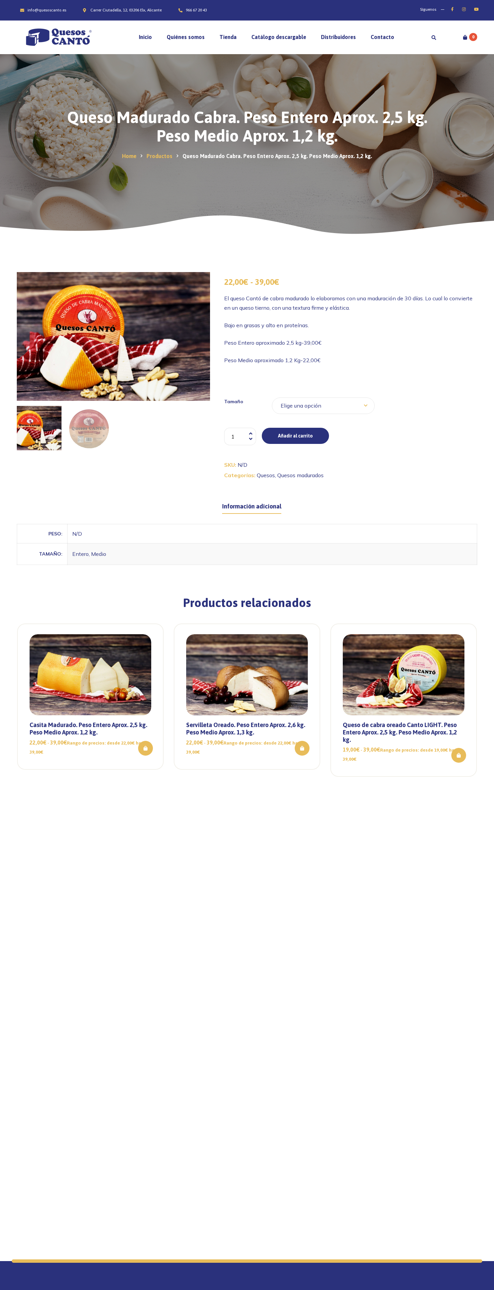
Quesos (266, 475)
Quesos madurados (300, 475)
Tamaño (233, 402)
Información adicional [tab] (251, 506)
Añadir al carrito (295, 436)
